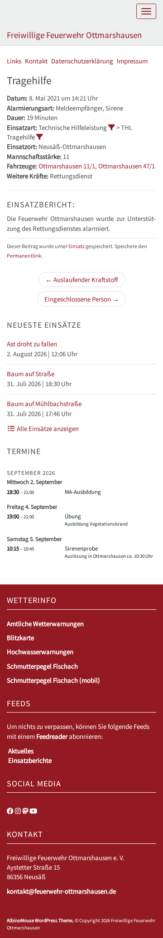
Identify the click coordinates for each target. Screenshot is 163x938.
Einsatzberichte (30, 760)
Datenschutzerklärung (82, 61)
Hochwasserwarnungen (40, 651)
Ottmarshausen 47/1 (126, 166)
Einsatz (76, 246)
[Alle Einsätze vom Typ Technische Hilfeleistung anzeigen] (111, 127)
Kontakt (36, 61)
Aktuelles (21, 751)
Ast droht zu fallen (32, 344)
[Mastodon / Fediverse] (25, 811)
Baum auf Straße (30, 373)
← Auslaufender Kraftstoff (81, 279)
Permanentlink (24, 255)
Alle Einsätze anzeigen (47, 428)
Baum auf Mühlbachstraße (44, 403)
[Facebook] (10, 811)
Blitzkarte (20, 637)
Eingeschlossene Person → (81, 299)
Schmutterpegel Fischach (42, 666)
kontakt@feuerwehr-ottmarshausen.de (61, 891)
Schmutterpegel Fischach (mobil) (53, 680)
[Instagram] (18, 811)
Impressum (132, 61)
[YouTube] (33, 811)
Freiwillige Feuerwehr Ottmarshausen (74, 34)
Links (14, 61)
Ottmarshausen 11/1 (66, 166)
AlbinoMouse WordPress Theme (39, 920)
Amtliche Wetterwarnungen (45, 623)
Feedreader (51, 736)
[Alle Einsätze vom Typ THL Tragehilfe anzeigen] (39, 137)
